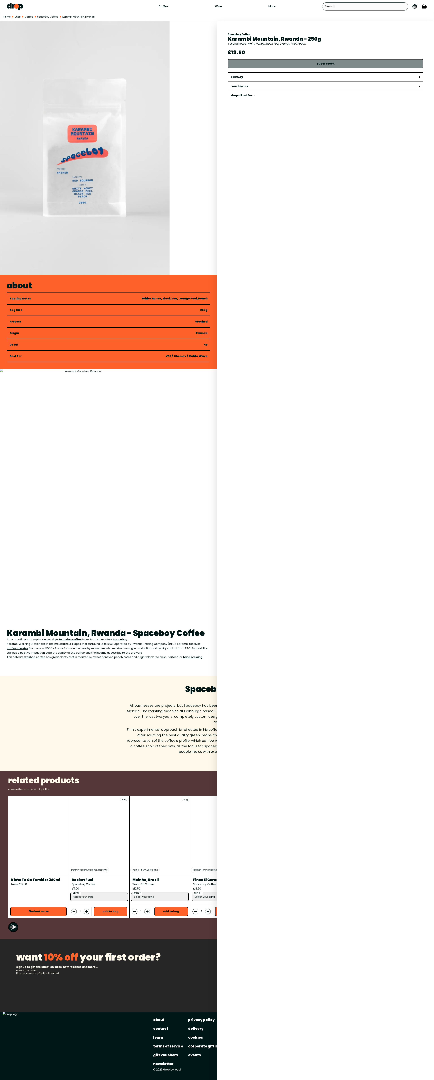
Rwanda (201, 333)
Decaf (13, 344)
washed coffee (34, 657)
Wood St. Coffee (143, 884)
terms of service (168, 1046)
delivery (196, 1028)
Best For (15, 356)
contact (160, 1028)
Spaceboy (120, 639)
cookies (195, 1037)
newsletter (163, 1064)
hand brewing (192, 657)
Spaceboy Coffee (239, 34)
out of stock (325, 64)
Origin (14, 333)
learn (158, 1037)
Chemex (180, 356)
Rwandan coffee (70, 639)
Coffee (163, 6)
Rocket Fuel (82, 880)
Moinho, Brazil (145, 880)
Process (15, 321)
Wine (218, 6)
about (158, 1019)
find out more (38, 911)
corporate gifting (204, 1046)
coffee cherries (17, 648)
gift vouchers (165, 1055)
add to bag (111, 911)
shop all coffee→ (243, 95)
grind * (77, 892)
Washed (201, 321)
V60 (168, 356)
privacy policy (201, 1019)
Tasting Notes (20, 298)
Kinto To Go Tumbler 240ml (35, 880)
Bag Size (15, 310)
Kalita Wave (198, 356)
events (194, 1055)
